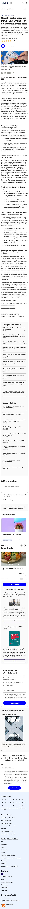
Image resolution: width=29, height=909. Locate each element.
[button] (7, 499)
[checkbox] (2, 495)
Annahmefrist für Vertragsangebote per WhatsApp (13, 467)
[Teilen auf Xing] (10, 73)
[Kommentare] (14, 41)
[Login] (26, 2)
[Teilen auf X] (5, 73)
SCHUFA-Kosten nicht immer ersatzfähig (14, 440)
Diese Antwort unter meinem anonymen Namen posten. (15, 495)
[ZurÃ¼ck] (21, 545)
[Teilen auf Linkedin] (13, 73)
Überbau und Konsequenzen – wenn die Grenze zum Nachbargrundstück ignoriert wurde (14, 384)
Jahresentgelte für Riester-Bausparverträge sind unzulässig (13, 406)
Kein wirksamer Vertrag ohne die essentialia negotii (14, 453)
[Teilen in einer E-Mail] (2, 73)
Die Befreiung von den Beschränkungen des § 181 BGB (13, 376)
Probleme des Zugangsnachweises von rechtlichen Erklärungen (13, 369)
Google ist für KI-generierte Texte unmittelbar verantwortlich (14, 434)
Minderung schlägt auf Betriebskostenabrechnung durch (14, 355)
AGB (23, 771)
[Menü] (11, 2)
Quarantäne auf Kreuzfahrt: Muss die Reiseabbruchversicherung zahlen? (14, 420)
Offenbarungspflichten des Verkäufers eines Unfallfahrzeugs (14, 446)
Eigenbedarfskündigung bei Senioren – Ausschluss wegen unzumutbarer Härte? (14, 335)
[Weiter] (25, 545)
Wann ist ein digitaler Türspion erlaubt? (13, 342)
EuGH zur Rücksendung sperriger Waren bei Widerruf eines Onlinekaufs (14, 304)
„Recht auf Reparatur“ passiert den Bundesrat (12, 427)
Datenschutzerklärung (11, 774)
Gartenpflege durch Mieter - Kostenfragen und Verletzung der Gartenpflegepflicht (14, 391)
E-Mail (2, 765)
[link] (2, 9)
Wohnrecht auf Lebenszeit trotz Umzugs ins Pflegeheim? (14, 328)
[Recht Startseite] (5, 3)
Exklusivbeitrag (7, 540)
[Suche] (22, 2)
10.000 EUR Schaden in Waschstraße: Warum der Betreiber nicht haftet (13, 413)
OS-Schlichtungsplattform (8, 308)
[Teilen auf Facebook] (7, 73)
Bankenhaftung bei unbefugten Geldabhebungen (11, 460)
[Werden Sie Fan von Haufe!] (2, 874)
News (3, 38)
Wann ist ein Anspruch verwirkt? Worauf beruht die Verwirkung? (14, 362)
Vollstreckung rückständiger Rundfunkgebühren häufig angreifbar (14, 348)
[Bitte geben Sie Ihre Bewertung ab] (10, 41)
